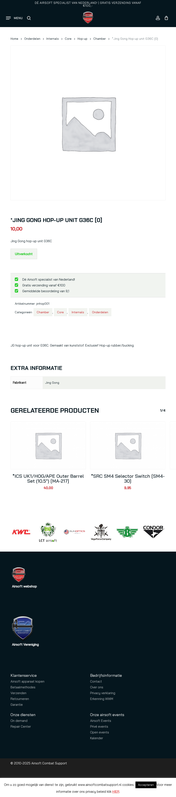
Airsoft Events (100, 721)
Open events (99, 732)
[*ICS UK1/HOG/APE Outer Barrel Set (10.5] (48, 445)
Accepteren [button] (146, 784)
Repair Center (21, 726)
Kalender (96, 738)
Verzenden (18, 693)
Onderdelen (32, 38)
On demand (19, 721)
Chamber (99, 38)
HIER (115, 791)
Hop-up (82, 38)
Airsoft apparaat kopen (27, 681)
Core (68, 38)
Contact (96, 681)
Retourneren (20, 699)
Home (14, 38)
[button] (14, 18)
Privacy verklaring (102, 693)
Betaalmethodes (23, 687)
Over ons (96, 687)
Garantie (17, 705)
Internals (52, 38)
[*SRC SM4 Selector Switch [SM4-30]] (127, 445)
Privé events (99, 726)
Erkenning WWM (101, 699)
